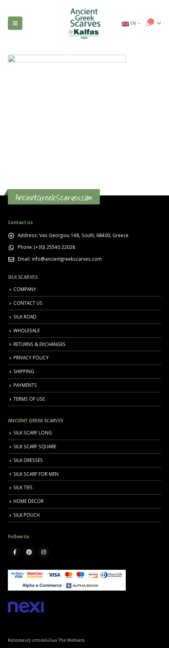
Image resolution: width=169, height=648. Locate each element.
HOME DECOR (28, 501)
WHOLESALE (26, 330)
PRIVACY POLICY (31, 357)
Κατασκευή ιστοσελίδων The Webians (46, 640)
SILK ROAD (25, 316)
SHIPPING (23, 371)
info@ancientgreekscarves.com (67, 259)
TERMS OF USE (29, 399)
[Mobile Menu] (15, 23)
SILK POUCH (26, 515)
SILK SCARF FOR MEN (36, 474)
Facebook (14, 552)
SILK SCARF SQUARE (34, 446)
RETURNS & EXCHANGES (39, 344)
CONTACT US (27, 303)
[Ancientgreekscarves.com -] (84, 23)
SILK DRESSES (28, 460)
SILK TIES (23, 487)
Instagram (44, 552)
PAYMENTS (25, 385)
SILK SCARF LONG (32, 432)
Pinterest (29, 552)
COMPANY (24, 289)
